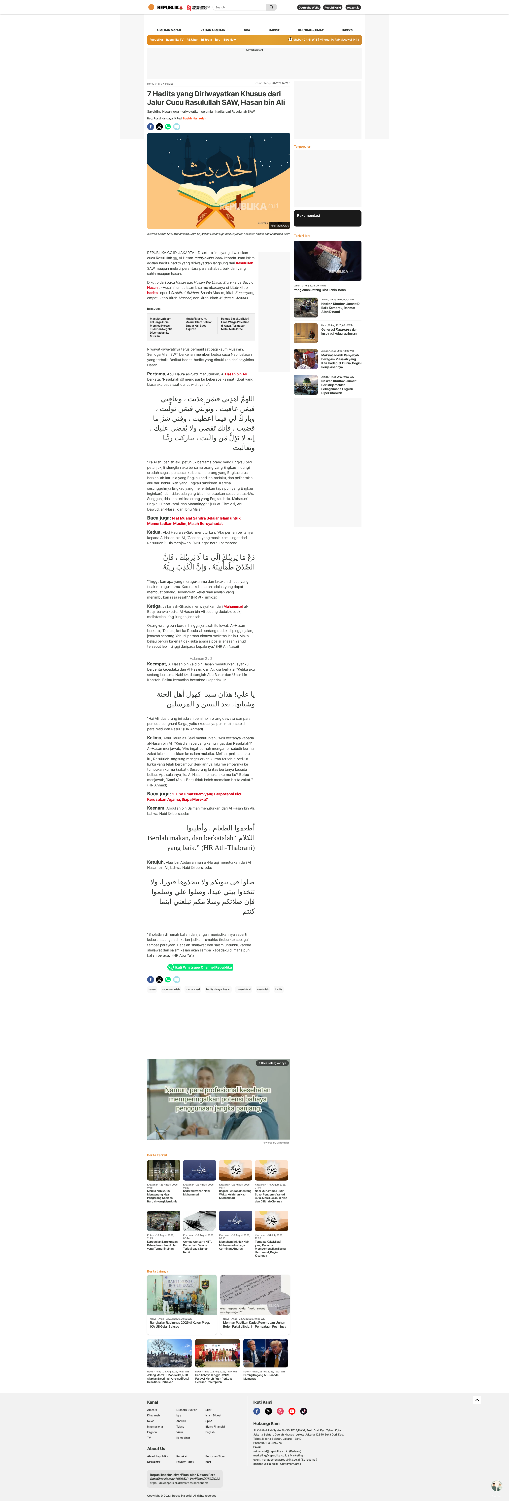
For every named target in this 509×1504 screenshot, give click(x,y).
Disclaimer (153, 1461)
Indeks (347, 30)
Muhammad (233, 606)
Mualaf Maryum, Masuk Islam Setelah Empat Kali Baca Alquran (199, 324)
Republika (156, 39)
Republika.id (332, 7)
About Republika (157, 1456)
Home (150, 83)
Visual (180, 1432)
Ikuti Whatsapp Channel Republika (203, 967)
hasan (152, 989)
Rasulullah (244, 263)
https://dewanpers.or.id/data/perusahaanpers (179, 1482)
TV (149, 1437)
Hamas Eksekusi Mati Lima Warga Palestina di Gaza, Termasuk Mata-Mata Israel (235, 324)
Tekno (180, 1426)
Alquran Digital (169, 30)
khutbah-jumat (310, 30)
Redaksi (181, 1456)
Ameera (152, 1409)
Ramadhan (183, 1437)
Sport (208, 1421)
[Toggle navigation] (151, 7)
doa (247, 30)
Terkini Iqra (302, 236)
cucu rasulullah (171, 989)
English (210, 1432)
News (150, 1421)
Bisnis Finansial (215, 1426)
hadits (152, 293)
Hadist (169, 83)
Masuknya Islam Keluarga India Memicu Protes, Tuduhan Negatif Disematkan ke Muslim (161, 327)
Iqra (160, 83)
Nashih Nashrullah (194, 118)
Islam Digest (213, 1415)
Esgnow (152, 1432)
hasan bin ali (244, 989)
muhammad (193, 989)
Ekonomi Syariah (186, 1409)
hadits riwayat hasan (218, 989)
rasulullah (263, 989)
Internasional (155, 1426)
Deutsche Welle (309, 7)
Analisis (181, 1421)
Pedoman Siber (215, 1456)
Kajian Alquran (213, 30)
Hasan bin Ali (235, 374)
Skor (208, 1409)
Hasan (152, 287)
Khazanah (153, 1415)
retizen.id (353, 7)
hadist (274, 30)
